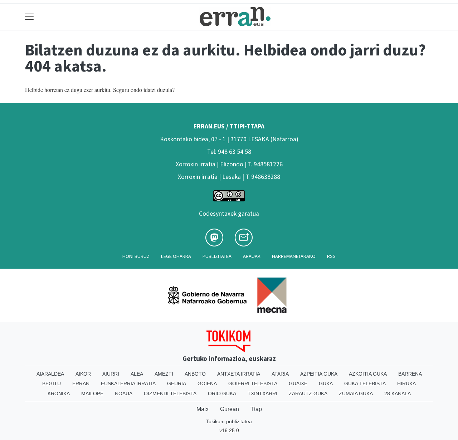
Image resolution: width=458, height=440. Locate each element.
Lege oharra (176, 256)
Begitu (51, 383)
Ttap (256, 409)
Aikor (83, 374)
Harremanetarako (294, 256)
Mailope (92, 393)
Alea (137, 374)
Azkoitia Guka (368, 374)
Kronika (59, 393)
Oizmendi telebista (170, 393)
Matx (202, 409)
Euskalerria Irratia (128, 383)
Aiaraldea (50, 374)
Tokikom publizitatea (229, 421)
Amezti (164, 374)
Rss (331, 256)
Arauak (251, 256)
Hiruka (406, 383)
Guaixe (298, 383)
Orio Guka (222, 393)
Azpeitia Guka (318, 374)
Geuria (176, 383)
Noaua (123, 393)
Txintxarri (262, 393)
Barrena (410, 374)
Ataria (280, 374)
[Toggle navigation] (29, 16)
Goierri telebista (252, 383)
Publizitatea (217, 256)
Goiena (207, 383)
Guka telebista (365, 383)
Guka (326, 383)
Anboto (195, 374)
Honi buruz (136, 256)
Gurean (229, 409)
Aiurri (110, 374)
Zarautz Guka (308, 393)
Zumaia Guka (356, 393)
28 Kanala (397, 393)
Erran (80, 383)
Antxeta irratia (238, 374)
